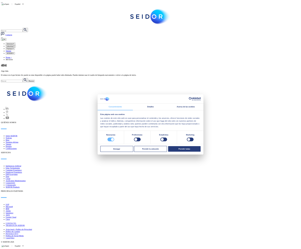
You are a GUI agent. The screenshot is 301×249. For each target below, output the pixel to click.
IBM (7, 209)
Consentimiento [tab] (115, 107)
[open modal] (2, 2)
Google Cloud (11, 217)
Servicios (10, 44)
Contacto (8, 35)
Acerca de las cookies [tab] (186, 107)
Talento (8, 51)
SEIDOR (9, 53)
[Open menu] (3, 39)
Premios (9, 146)
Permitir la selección (150, 149)
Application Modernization (16, 181)
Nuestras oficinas (12, 142)
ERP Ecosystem (12, 174)
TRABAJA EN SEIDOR (15, 225)
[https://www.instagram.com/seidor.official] (7, 112)
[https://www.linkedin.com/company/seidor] (7, 109)
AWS (8, 215)
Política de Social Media (15, 236)
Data (7, 177)
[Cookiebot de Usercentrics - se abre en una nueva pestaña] (190, 99)
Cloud (8, 179)
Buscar (31, 81)
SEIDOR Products (13, 187)
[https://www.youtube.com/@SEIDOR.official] (7, 118)
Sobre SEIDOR (11, 136)
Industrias (10, 46)
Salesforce (9, 213)
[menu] (2, 37)
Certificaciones (11, 149)
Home (9, 57)
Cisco (8, 219)
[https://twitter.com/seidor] (7, 115)
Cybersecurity (11, 185)
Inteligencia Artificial (13, 166)
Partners (9, 49)
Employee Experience (14, 172)
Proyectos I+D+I (12, 234)
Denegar (116, 149)
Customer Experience (14, 170)
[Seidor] (150, 16)
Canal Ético (10, 238)
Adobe (8, 211)
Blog (7, 140)
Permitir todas (184, 149)
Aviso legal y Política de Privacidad (19, 229)
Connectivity (10, 183)
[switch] (137, 139)
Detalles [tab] (150, 107)
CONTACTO (11, 223)
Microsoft (9, 207)
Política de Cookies (13, 232)
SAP (7, 205)
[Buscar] (25, 30)
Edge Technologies (13, 168)
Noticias (9, 138)
